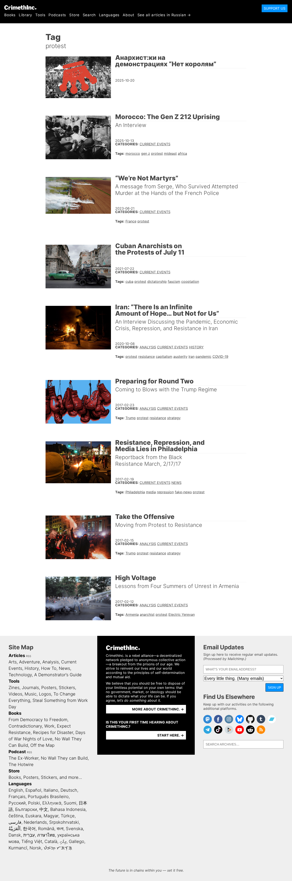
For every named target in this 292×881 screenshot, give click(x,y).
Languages (109, 15)
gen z (145, 153)
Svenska (74, 828)
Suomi (70, 803)
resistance (146, 356)
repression (165, 492)
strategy (174, 418)
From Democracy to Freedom (38, 719)
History (196, 347)
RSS (28, 656)
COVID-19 (220, 356)
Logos (45, 694)
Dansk (15, 835)
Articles (17, 655)
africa (182, 153)
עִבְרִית (29, 835)
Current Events (155, 144)
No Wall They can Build (64, 758)
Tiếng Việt (31, 841)
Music (31, 694)
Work (49, 726)
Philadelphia (135, 492)
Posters (48, 687)
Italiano (51, 790)
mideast (170, 153)
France (130, 221)
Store (74, 15)
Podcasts (57, 15)
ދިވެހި (63, 841)
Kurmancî (18, 847)
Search (89, 15)
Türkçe (68, 815)
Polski (34, 803)
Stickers (67, 687)
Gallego (76, 841)
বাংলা (60, 828)
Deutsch (68, 790)
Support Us (274, 8)
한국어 (29, 828)
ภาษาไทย (46, 835)
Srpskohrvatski (64, 822)
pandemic (203, 356)
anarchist (147, 614)
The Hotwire (21, 764)
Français (17, 796)
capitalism (164, 356)
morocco (132, 153)
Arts (13, 661)
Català (50, 841)
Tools (40, 15)
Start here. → (170, 735)
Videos (15, 694)
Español (33, 790)
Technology (20, 674)
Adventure (29, 661)
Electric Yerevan (181, 614)
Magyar (51, 815)
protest (157, 153)
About (128, 15)
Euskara (33, 815)
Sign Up (274, 687)
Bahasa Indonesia (68, 809)
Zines (14, 687)
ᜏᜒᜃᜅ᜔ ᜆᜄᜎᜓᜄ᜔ (58, 847)
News (176, 482)
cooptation (190, 281)
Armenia (132, 614)
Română (46, 828)
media (151, 492)
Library (25, 15)
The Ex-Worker (23, 758)
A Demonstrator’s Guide (58, 674)
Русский (17, 803)
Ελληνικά (51, 803)
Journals (30, 687)
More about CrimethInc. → (158, 709)
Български (26, 809)
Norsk (35, 847)
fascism (174, 281)
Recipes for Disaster (53, 732)
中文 (43, 809)
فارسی (15, 822)
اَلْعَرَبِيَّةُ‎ (15, 828)
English (16, 790)
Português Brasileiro (48, 796)
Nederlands (35, 822)
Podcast (17, 751)
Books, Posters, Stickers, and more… (45, 777)
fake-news (183, 492)
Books (10, 15)
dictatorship (157, 281)
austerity (180, 356)
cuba (129, 281)
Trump (130, 418)
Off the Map (42, 745)
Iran (192, 356)
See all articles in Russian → (164, 15)
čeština (16, 815)
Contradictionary (25, 726)
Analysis (148, 347)
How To (48, 668)
